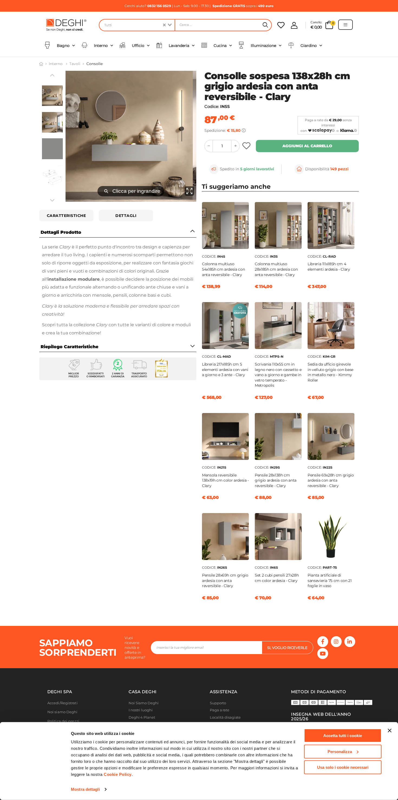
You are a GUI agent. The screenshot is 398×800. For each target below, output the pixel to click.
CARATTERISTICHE (66, 215)
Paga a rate (219, 710)
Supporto (218, 703)
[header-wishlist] (281, 25)
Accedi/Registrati (62, 703)
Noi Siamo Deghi (144, 703)
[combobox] (137, 25)
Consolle (94, 63)
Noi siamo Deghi (62, 712)
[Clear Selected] (164, 25)
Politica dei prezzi (63, 721)
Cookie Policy (118, 774)
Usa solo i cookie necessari (342, 767)
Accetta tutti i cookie (342, 735)
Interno (56, 63)
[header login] (294, 25)
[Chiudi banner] (390, 730)
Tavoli (74, 63)
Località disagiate (225, 717)
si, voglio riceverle (287, 647)
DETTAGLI (125, 215)
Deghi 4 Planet (142, 717)
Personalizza (340, 751)
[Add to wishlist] (247, 146)
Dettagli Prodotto (61, 232)
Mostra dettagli (85, 789)
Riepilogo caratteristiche (69, 346)
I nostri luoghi (141, 710)
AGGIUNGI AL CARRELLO (307, 145)
